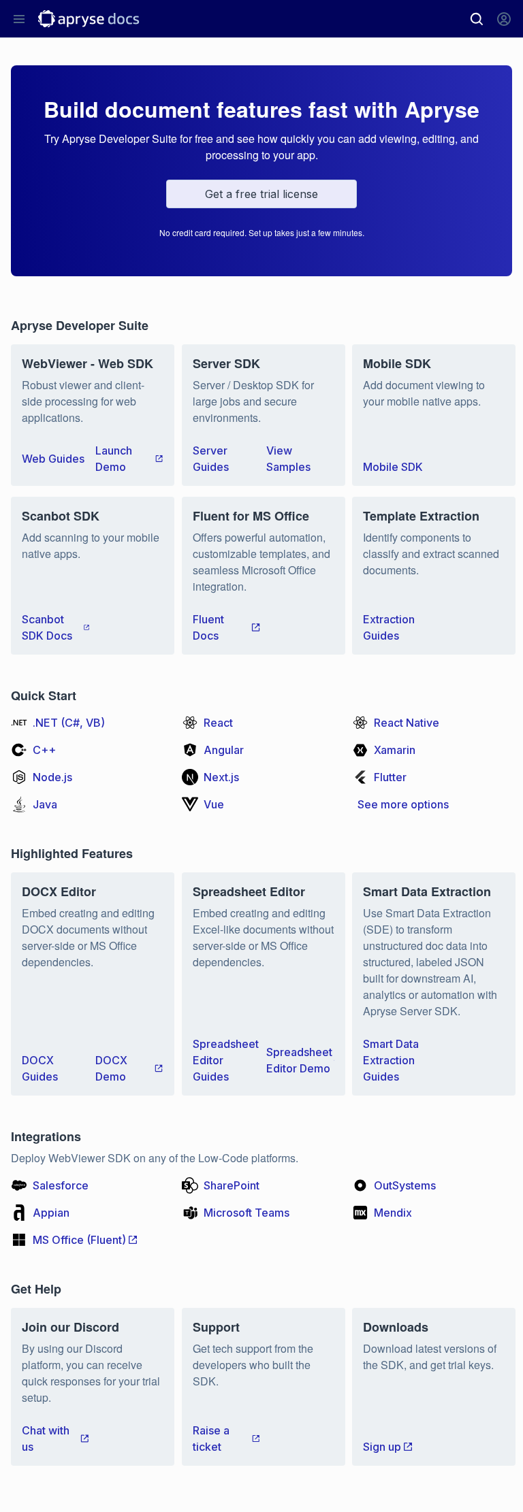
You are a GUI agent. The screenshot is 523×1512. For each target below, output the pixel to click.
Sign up (382, 1446)
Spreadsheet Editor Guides (226, 1060)
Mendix (393, 1212)
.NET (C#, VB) (69, 722)
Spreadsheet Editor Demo (299, 1060)
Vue (214, 804)
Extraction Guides (389, 627)
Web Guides (53, 458)
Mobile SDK (393, 467)
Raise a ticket (211, 1438)
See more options (403, 804)
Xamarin (394, 750)
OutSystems (405, 1185)
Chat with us (45, 1438)
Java (45, 804)
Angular (224, 750)
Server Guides (211, 459)
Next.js (221, 777)
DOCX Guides (40, 1068)
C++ (44, 750)
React (218, 722)
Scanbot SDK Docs (47, 627)
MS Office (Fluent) (79, 1240)
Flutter (390, 777)
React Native (406, 722)
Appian (51, 1212)
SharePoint (231, 1185)
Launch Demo (113, 459)
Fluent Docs (208, 627)
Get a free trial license (261, 194)
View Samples (288, 459)
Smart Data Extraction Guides (391, 1060)
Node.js (52, 777)
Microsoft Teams (246, 1212)
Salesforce (61, 1185)
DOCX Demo (111, 1068)
